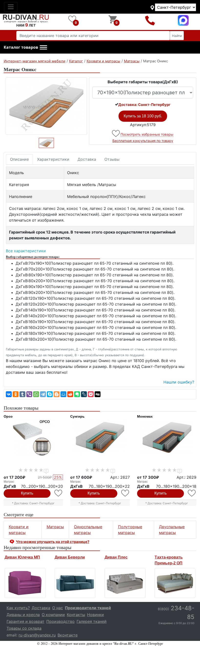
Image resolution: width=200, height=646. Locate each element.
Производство (60, 621)
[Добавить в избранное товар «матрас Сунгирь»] (125, 493)
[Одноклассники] (16, 394)
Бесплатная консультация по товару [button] (142, 141)
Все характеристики (26, 250)
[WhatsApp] (36, 394)
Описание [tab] (19, 159)
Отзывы (112, 159)
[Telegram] (43, 394)
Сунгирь (77, 416)
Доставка (87, 159)
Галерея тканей (92, 621)
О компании (53, 614)
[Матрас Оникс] (46, 106)
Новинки (95, 614)
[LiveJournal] (84, 394)
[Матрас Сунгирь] (100, 438)
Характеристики (53, 159)
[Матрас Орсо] (33, 438)
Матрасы (55, 526)
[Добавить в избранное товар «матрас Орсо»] (58, 493)
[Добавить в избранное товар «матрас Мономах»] (192, 493)
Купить (27, 493)
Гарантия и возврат (25, 621)
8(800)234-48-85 (149, 20)
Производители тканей (88, 607)
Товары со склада (24, 628)
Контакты (76, 614)
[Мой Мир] (63, 394)
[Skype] (50, 394)
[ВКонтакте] (9, 394)
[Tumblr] (22, 394)
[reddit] (70, 394)
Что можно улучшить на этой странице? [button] (52, 541)
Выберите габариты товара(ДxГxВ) (143, 81)
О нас (57, 607)
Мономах (145, 416)
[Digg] (97, 394)
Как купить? (18, 607)
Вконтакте (68, 635)
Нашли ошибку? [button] (178, 382)
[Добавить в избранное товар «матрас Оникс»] (116, 133)
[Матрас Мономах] (166, 438)
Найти (177, 36)
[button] (25, 47)
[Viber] (29, 394)
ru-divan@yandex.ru (37, 635)
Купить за (143, 116)
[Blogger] (57, 394)
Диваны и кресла (23, 614)
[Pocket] (91, 394)
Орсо (8, 416)
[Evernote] (77, 394)
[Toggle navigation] (11, 7)
